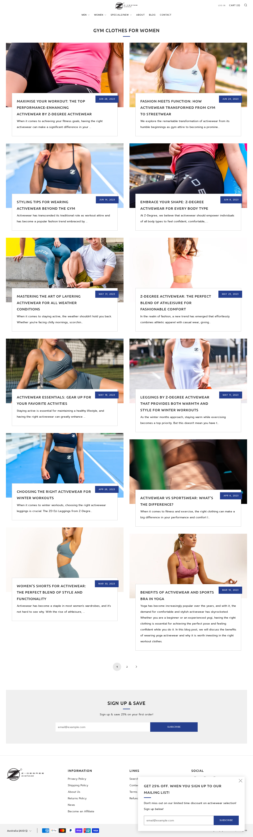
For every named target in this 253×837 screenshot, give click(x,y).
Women (98, 15)
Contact (165, 15)
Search (134, 779)
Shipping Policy (78, 785)
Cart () (234, 5)
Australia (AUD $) (17, 830)
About (140, 15)
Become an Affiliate (81, 811)
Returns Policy (77, 798)
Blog (152, 15)
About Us (74, 792)
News (71, 805)
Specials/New (120, 15)
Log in (221, 5)
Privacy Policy (77, 779)
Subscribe (174, 727)
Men (84, 15)
